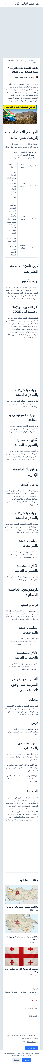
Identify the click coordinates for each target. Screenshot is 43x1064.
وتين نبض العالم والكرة (27, 3)
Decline (16, 1060)
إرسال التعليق (31, 1048)
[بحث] (6, 4)
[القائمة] (5, 4)
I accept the (27, 1042)
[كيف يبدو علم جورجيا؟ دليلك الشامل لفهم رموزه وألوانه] (21, 956)
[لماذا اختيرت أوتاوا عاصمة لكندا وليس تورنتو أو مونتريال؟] (21, 923)
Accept (26, 1060)
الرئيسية (36, 60)
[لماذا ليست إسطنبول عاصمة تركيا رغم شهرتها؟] (21, 894)
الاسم (34, 1001)
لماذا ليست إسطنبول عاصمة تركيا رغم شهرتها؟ (22, 907)
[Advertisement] (21, 29)
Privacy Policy (31, 1042)
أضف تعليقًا (32, 1016)
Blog (31, 60)
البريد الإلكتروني (31, 1008)
